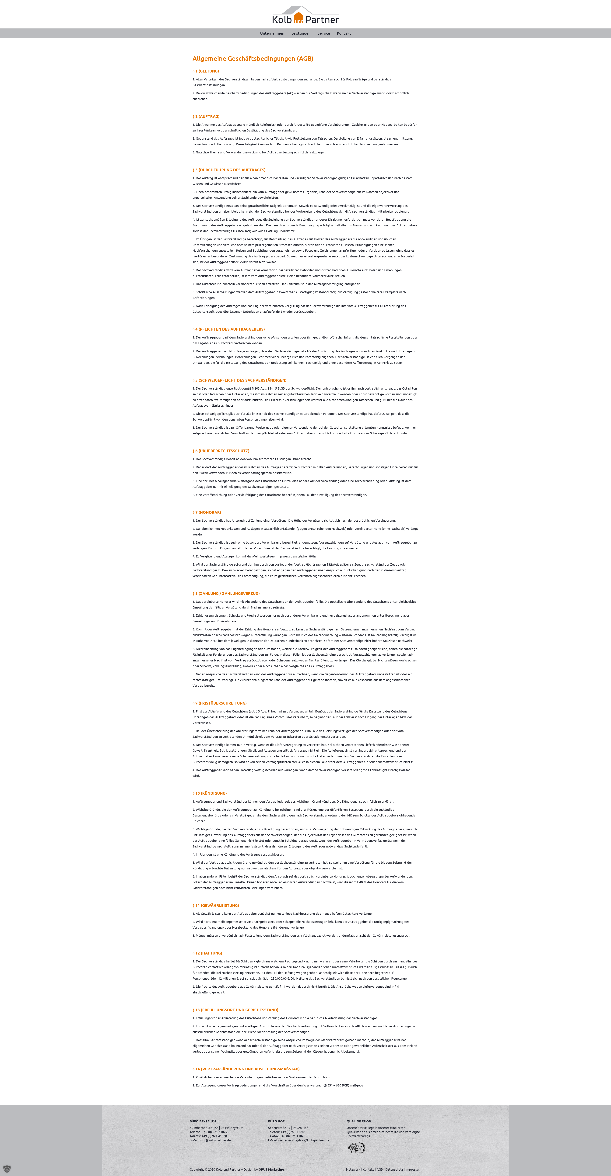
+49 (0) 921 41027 (214, 1132)
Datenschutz (394, 1169)
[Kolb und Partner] (305, 14)
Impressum (413, 1169)
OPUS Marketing (271, 1169)
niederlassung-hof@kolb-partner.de (303, 1140)
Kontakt (368, 1169)
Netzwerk (353, 1169)
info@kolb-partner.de (215, 1140)
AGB (380, 1169)
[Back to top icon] (595, 1169)
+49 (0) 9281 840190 (295, 1132)
